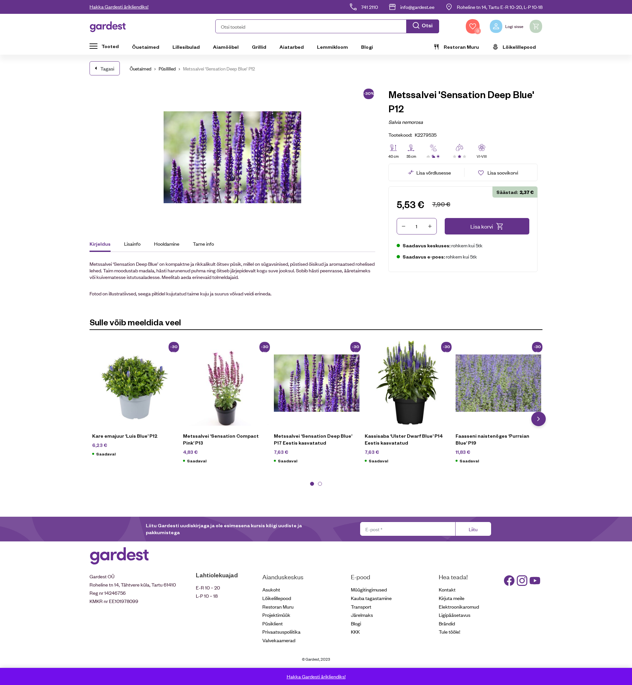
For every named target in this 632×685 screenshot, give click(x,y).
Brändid (447, 623)
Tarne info (203, 243)
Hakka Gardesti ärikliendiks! (119, 6)
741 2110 (369, 6)
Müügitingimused (369, 589)
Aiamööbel (226, 47)
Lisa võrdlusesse (433, 172)
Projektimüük (276, 614)
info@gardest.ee (417, 6)
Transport (361, 606)
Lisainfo (132, 243)
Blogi (367, 47)
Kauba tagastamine (371, 597)
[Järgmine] (538, 419)
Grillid (259, 47)
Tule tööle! (449, 631)
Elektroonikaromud (459, 606)
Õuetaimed (145, 47)
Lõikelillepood (519, 47)
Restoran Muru (461, 47)
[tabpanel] (135, 402)
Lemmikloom (332, 47)
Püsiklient (272, 623)
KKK (355, 631)
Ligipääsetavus (454, 614)
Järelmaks (362, 614)
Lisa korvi (481, 226)
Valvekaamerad (278, 640)
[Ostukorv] (535, 26)
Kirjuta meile (451, 597)
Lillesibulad (186, 47)
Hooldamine (166, 243)
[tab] (103, 244)
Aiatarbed (291, 47)
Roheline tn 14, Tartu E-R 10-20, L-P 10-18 (499, 6)
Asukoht (271, 589)
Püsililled (167, 68)
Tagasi (107, 68)
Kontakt (447, 589)
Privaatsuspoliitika (281, 631)
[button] (327, 26)
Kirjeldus (100, 244)
